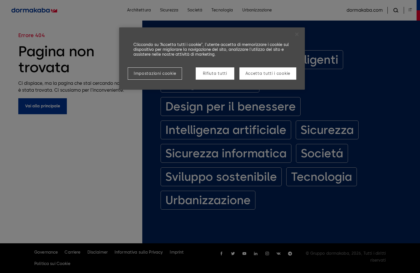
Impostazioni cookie (155, 73)
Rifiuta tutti (215, 73)
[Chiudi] (297, 34)
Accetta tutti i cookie (267, 73)
